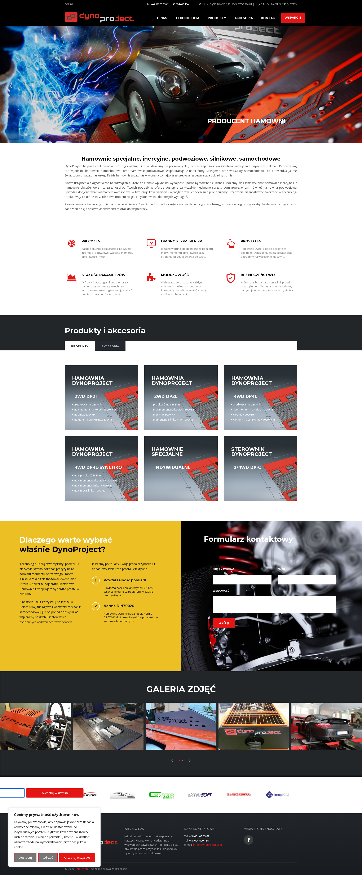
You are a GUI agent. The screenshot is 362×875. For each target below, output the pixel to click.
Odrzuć (48, 858)
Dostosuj (25, 858)
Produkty (217, 18)
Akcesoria (243, 18)
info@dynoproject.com (207, 845)
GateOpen (81, 869)
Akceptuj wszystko (77, 858)
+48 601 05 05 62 (160, 4)
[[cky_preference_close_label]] (82, 627)
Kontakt (269, 18)
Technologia (187, 18)
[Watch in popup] (35, 726)
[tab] (80, 346)
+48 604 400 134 (180, 4)
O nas (162, 18)
